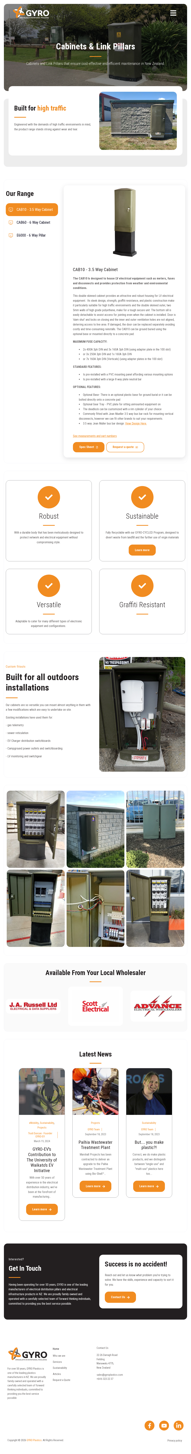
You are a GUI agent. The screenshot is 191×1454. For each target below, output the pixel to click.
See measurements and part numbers (95, 436)
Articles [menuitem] (57, 1374)
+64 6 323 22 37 (105, 1378)
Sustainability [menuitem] (60, 1367)
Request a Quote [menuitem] (61, 1379)
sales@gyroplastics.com (110, 1374)
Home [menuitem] (56, 1348)
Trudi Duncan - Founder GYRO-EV (40, 1135)
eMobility (34, 1122)
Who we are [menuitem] (59, 1355)
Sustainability (47, 1122)
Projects (41, 1127)
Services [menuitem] (57, 1361)
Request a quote (123, 447)
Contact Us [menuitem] (102, 1347)
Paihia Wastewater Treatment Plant (95, 1145)
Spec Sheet (86, 447)
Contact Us (118, 1297)
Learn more (142, 550)
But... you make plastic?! (149, 1145)
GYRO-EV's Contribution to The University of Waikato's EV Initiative (42, 1160)
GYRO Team (94, 1129)
